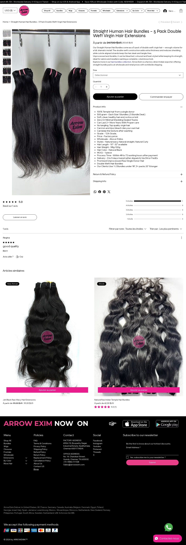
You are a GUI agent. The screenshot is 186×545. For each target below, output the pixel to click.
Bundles (7, 446)
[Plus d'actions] (181, 241)
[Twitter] (109, 195)
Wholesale (8, 458)
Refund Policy (40, 455)
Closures (8, 452)
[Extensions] (26, 461)
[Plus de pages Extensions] (127, 10)
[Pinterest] (104, 195)
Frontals (7, 455)
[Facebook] (100, 195)
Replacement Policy (43, 461)
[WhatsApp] (95, 195)
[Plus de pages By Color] (141, 10)
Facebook (97, 444)
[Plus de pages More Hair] (157, 10)
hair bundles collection (121, 65)
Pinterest (97, 452)
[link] (104, 40)
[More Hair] (26, 466)
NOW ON (47, 427)
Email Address (133, 450)
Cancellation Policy (42, 464)
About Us (38, 467)
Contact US (39, 469)
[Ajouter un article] (106, 90)
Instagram (97, 446)
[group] (93, 346)
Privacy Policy (40, 449)
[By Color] (26, 464)
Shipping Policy (40, 452)
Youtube (97, 449)
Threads (97, 455)
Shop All (7, 444)
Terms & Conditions (42, 446)
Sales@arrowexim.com (74, 468)
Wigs (6, 449)
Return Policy (39, 458)
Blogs (36, 472)
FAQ (35, 444)
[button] (180, 10)
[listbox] (10, 10)
